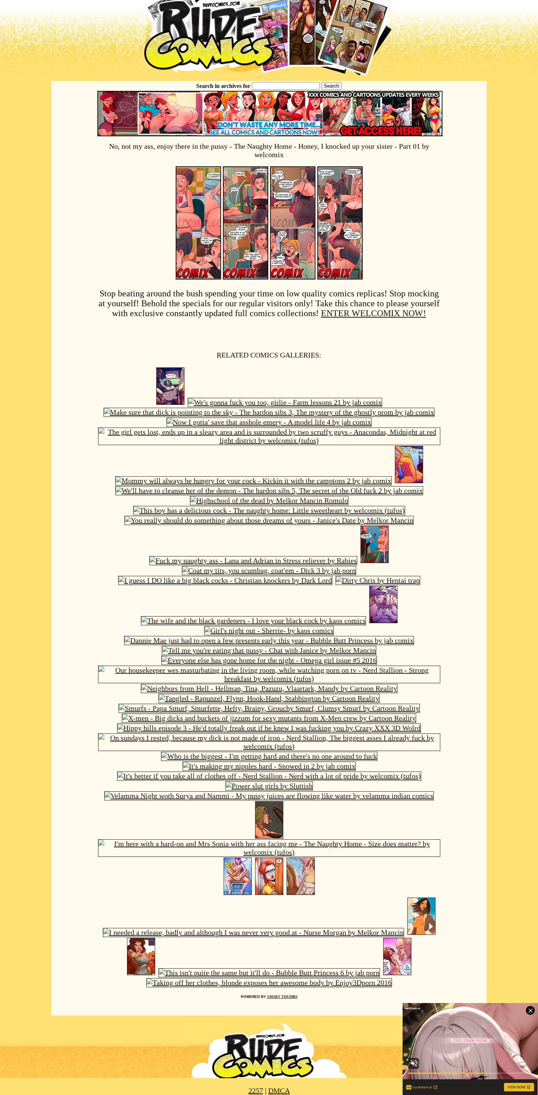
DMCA (279, 1091)
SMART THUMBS (282, 997)
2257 (256, 1091)
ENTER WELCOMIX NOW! (373, 313)
